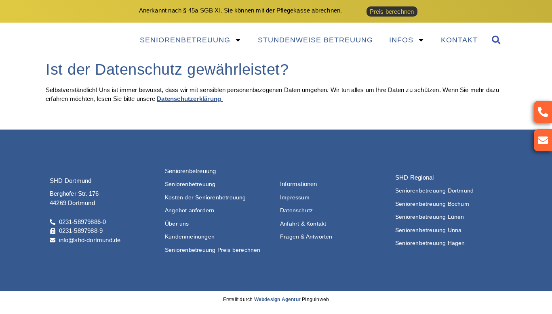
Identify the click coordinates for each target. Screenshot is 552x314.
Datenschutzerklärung (190, 98)
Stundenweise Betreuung (315, 40)
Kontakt (459, 40)
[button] (496, 40)
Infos (401, 40)
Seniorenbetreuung (185, 40)
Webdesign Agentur (277, 299)
